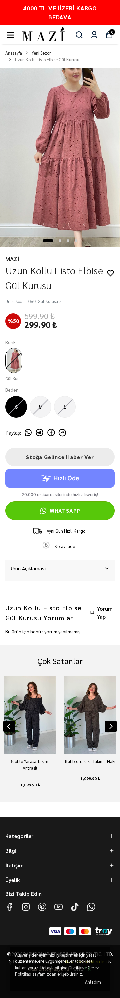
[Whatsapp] (91, 907)
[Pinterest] (42, 907)
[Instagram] (26, 907)
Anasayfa (13, 53)
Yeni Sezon (42, 53)
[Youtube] (58, 907)
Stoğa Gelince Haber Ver (60, 456)
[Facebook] (9, 907)
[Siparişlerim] (94, 35)
